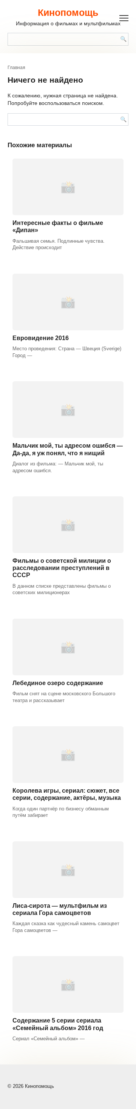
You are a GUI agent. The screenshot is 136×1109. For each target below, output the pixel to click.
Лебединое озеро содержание (57, 683)
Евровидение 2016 (40, 338)
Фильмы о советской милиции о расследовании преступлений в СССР (61, 568)
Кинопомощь (68, 12)
